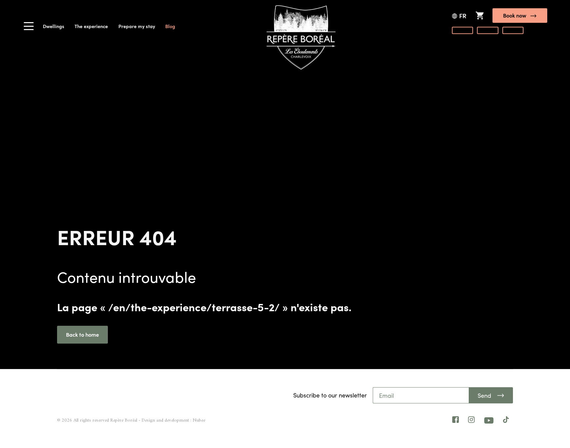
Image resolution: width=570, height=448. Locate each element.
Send (484, 395)
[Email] (421, 395)
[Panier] (479, 15)
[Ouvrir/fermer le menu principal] (29, 28)
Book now (514, 15)
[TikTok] (506, 420)
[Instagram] (471, 420)
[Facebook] (455, 420)
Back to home (82, 334)
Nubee (199, 420)
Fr (462, 15)
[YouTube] (488, 420)
